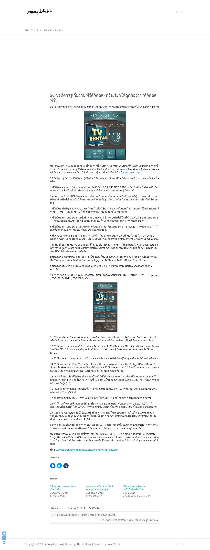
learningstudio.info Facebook (172, 12)
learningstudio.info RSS (177, 12)
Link (38, 30)
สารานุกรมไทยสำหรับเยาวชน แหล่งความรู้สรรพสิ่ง (130, 520)
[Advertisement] (105, 60)
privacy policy (53, 30)
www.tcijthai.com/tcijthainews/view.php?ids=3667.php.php (87, 449)
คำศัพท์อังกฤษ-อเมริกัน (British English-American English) (84, 514)
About (29, 30)
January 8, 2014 (76, 508)
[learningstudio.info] (39, 13)
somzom (59, 508)
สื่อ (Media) (94, 508)
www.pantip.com (131, 172)
